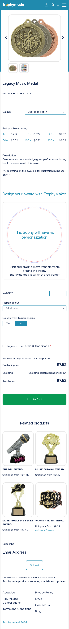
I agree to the (29, 346)
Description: (9, 155)
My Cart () (52, 5)
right (63, 37)
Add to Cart (34, 399)
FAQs (38, 598)
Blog (38, 611)
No (21, 323)
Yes (8, 323)
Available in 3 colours (44, 530)
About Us (9, 592)
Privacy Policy (44, 592)
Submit (34, 565)
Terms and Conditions (17, 609)
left (6, 37)
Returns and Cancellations (12, 600)
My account (46, 5)
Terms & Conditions (36, 346)
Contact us (42, 605)
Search (58, 5)
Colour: (7, 111)
